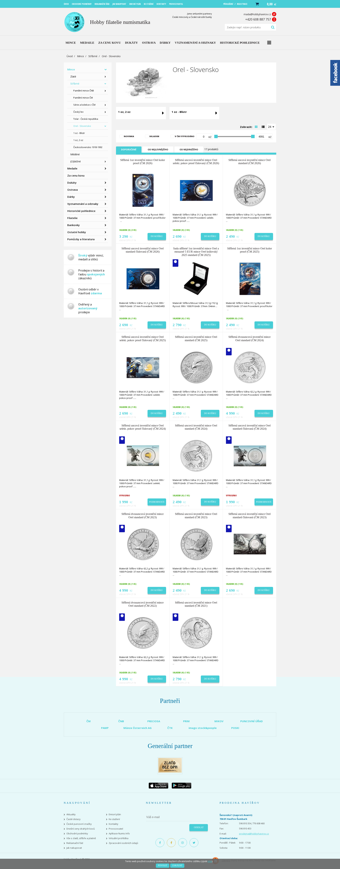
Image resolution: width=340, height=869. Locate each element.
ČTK (170, 728)
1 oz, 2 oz (78, 140)
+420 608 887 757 (258, 19)
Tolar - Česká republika (85, 118)
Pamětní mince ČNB (83, 90)
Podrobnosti (156, 502)
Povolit (162, 865)
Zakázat (177, 865)
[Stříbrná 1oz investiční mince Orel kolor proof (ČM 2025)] (250, 279)
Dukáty (71, 182)
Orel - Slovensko (82, 126)
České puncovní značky (79, 824)
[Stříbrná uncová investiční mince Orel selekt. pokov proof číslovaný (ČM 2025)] (143, 367)
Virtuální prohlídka (118, 838)
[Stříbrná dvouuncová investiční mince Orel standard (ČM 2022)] (143, 632)
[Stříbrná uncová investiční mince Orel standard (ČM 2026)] (250, 190)
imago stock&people (203, 728)
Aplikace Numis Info (119, 833)
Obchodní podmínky (77, 833)
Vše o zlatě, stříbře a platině (81, 838)
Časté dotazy (73, 819)
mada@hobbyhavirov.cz (257, 14)
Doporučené (128, 149)
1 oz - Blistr (79, 133)
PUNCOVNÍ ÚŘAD (251, 721)
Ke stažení (114, 819)
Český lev (78, 111)
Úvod (70, 56)
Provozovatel (116, 828)
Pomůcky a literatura (81, 239)
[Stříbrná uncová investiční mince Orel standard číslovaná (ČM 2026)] (143, 279)
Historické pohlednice (81, 211)
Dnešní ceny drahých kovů (80, 828)
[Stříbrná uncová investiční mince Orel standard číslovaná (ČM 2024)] (250, 455)
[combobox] (271, 126)
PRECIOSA (153, 721)
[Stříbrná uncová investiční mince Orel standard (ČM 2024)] (196, 455)
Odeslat (198, 827)
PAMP (105, 728)
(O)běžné (75, 161)
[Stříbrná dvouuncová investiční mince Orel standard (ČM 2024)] (250, 367)
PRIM (186, 721)
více (210, 861)
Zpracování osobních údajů (123, 843)
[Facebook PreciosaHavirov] (159, 842)
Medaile (72, 168)
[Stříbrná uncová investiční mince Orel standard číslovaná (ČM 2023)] (250, 544)
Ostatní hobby (76, 232)
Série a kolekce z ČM (84, 104)
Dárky (71, 196)
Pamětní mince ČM (83, 97)
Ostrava (72, 189)
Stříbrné (92, 56)
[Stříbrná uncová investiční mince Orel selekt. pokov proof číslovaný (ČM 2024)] (143, 455)
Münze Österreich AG (137, 728)
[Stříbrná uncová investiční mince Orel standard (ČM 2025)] (196, 367)
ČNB (121, 721)
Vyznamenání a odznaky (82, 204)
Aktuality (71, 814)
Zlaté (73, 76)
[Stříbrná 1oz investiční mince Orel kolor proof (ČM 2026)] (143, 190)
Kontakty (113, 824)
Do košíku (157, 236)
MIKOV (218, 721)
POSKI (235, 728)
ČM (88, 721)
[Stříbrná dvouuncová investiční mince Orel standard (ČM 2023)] (143, 544)
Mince (80, 56)
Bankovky (73, 225)
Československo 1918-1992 (87, 147)
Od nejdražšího (189, 149)
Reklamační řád (74, 843)
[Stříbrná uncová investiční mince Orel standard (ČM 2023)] (196, 544)
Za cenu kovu (75, 175)
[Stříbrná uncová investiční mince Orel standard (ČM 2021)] (196, 632)
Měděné (75, 154)
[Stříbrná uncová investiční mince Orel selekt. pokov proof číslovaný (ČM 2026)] (196, 190)
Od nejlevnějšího (158, 149)
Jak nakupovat (74, 848)
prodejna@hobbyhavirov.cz (254, 833)
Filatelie (72, 218)
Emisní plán (115, 814)
